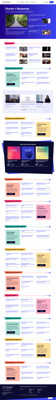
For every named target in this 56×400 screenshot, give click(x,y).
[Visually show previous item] (21, 109)
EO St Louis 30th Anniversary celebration (27, 104)
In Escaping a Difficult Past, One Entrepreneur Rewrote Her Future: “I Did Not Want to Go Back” (28, 264)
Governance (21, 389)
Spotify (10, 164)
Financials (30, 391)
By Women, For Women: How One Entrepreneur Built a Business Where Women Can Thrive (13, 264)
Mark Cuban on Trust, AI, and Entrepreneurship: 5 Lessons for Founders (33, 54)
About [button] (18, 2)
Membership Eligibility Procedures (31, 389)
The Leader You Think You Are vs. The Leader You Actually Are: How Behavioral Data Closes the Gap (11, 54)
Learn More (41, 134)
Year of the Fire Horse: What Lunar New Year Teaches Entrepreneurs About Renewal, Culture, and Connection (12, 306)
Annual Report (31, 392)
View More (47, 68)
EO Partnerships (38, 104)
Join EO (51, 2)
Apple (14, 164)
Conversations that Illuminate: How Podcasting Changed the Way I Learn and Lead (26, 133)
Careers (38, 391)
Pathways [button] (26, 2)
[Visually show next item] (34, 109)
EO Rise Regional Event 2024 (10, 104)
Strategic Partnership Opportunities (40, 389)
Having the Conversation (25, 286)
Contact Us (38, 392)
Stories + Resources (32, 2)
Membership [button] (22, 2)
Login (47, 2)
